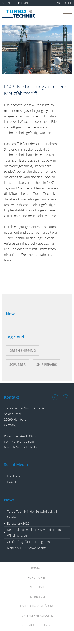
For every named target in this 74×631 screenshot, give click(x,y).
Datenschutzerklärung (37, 606)
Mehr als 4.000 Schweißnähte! (27, 548)
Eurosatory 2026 (18, 523)
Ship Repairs (46, 364)
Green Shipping (22, 350)
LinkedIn (12, 482)
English (67, 2)
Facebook (13, 476)
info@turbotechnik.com (26, 447)
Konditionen (37, 577)
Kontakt (37, 568)
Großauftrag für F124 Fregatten (28, 542)
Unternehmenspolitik (37, 615)
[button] (55, 397)
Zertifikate (37, 587)
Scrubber (17, 364)
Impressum (37, 596)
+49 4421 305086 (22, 441)
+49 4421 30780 (25, 436)
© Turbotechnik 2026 (37, 625)
